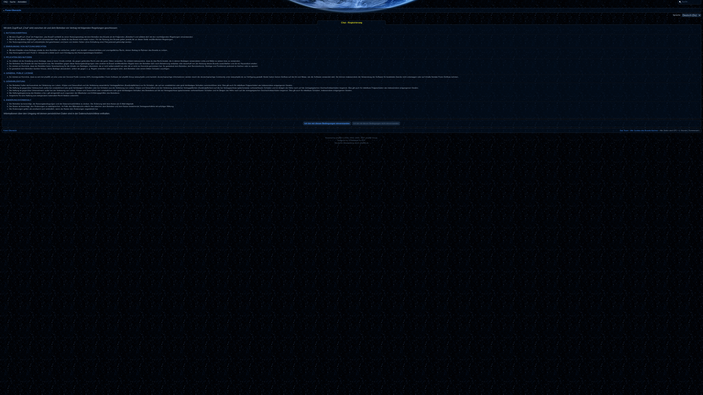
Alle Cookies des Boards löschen (644, 130)
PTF (363, 140)
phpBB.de (364, 143)
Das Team (624, 130)
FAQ (6, 2)
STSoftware (353, 140)
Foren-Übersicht (13, 10)
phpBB (339, 138)
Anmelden (22, 2)
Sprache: (677, 15)
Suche (13, 2)
